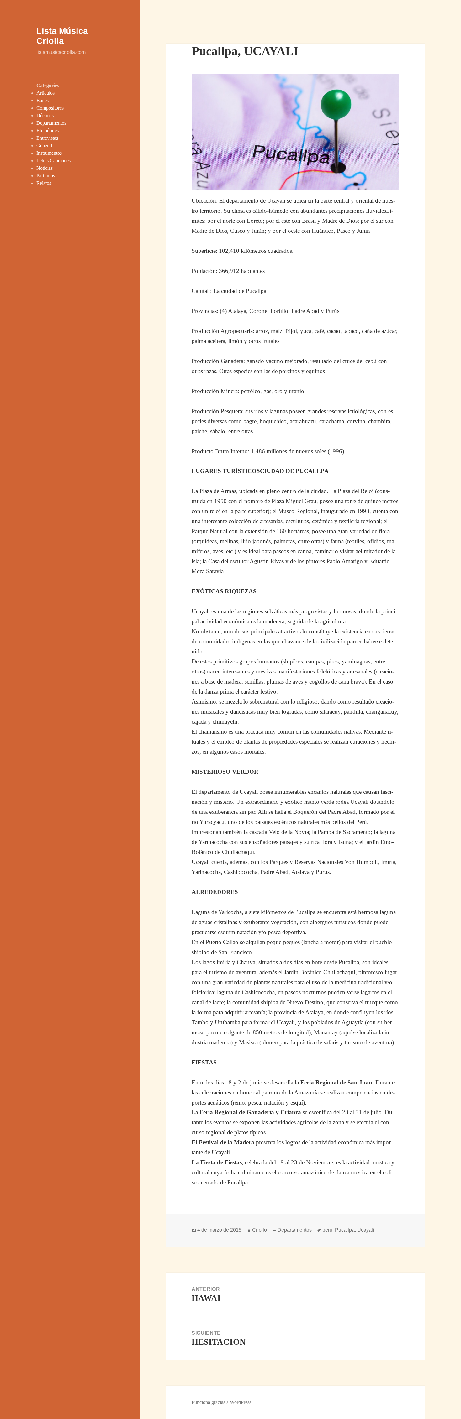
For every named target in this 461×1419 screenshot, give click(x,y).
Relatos (43, 183)
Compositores (50, 108)
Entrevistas (47, 138)
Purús (332, 311)
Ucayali (365, 1230)
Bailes (42, 100)
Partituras (45, 175)
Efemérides (47, 130)
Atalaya (237, 311)
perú (327, 1230)
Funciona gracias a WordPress (221, 1402)
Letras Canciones (53, 160)
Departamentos (51, 123)
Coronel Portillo (268, 311)
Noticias (44, 168)
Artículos (45, 93)
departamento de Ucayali (255, 200)
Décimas (45, 115)
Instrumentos (49, 153)
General (44, 145)
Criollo (259, 1230)
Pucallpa (345, 1230)
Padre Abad (305, 311)
